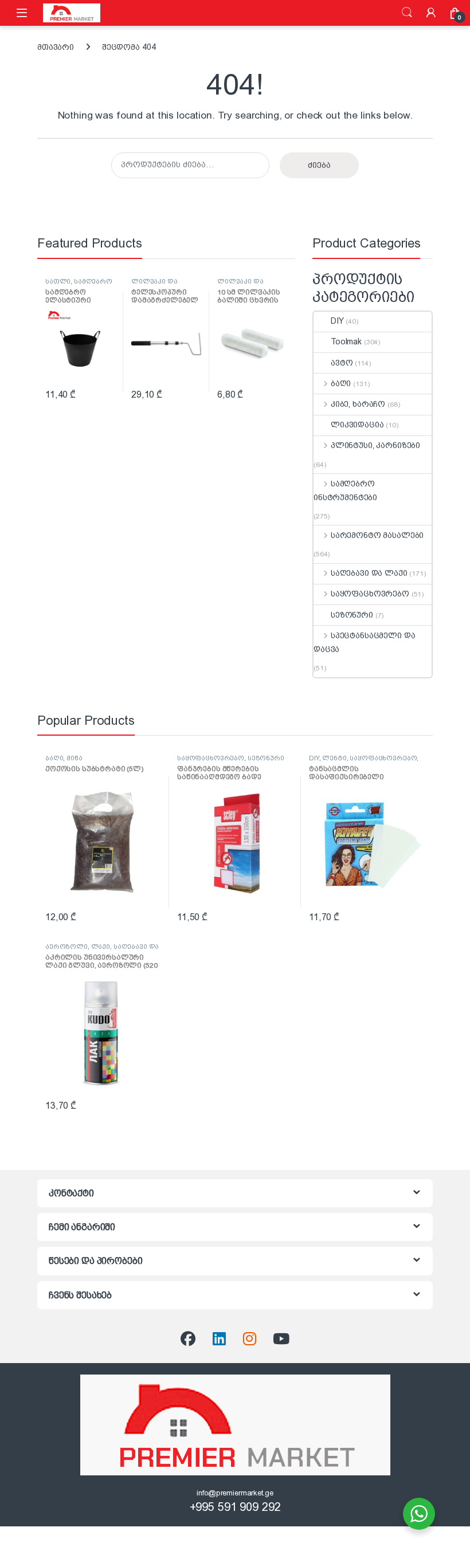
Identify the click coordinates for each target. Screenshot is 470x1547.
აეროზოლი (66, 946)
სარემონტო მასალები (377, 535)
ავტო (341, 362)
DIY (337, 320)
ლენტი (334, 758)
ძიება (407, 12)
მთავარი (55, 47)
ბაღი (341, 383)
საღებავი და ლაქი (369, 573)
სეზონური (352, 614)
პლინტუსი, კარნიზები (375, 445)
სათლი (57, 281)
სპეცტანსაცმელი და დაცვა (364, 642)
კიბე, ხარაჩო (358, 404)
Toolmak (346, 341)
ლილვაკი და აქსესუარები (154, 285)
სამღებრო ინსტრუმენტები (78, 285)
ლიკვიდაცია (357, 424)
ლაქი (100, 946)
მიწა (74, 758)
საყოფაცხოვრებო (370, 593)
